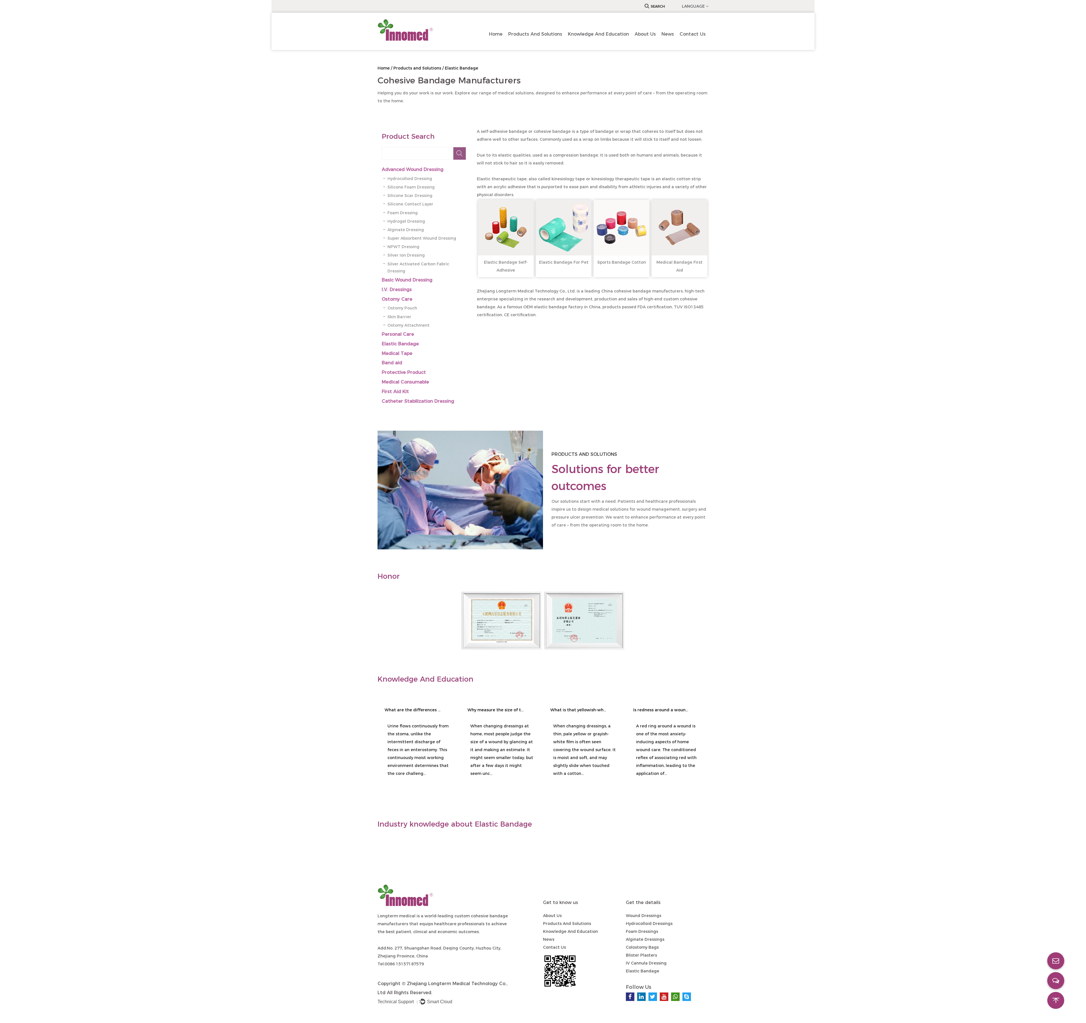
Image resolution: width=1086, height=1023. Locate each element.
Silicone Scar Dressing (409, 195)
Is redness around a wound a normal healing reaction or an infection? (661, 709)
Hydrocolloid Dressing (409, 178)
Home (496, 34)
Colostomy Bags (642, 947)
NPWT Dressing (403, 246)
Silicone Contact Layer (410, 204)
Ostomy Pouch (402, 308)
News (667, 34)
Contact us (693, 34)
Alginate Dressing (405, 229)
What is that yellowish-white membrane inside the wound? (578, 709)
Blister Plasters (641, 955)
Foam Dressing (402, 212)
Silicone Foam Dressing (411, 187)
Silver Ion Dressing (406, 255)
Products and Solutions (535, 34)
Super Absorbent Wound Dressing (421, 238)
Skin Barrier (399, 316)
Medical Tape (397, 353)
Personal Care (398, 334)
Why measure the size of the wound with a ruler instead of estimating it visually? (495, 709)
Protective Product (404, 372)
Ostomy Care (397, 299)
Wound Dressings (643, 915)
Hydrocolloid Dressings (649, 923)
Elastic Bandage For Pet (564, 262)
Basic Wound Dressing (407, 280)
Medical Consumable (405, 382)
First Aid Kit (395, 391)
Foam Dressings (642, 931)
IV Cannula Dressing (646, 963)
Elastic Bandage (400, 343)
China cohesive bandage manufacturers (642, 291)
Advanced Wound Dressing (412, 169)
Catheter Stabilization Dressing (418, 401)
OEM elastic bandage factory (553, 306)
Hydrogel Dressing (406, 221)
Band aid (392, 362)
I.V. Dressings (397, 289)
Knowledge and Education (598, 34)
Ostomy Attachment (408, 325)
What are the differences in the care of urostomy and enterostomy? (413, 709)
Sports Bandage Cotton (621, 262)
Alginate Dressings (645, 939)
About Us (645, 34)
